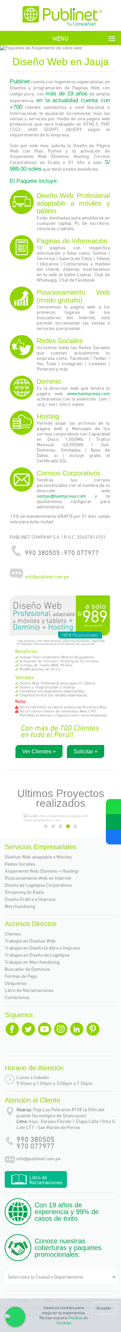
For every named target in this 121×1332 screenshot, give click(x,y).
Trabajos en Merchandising (32, 962)
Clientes (13, 933)
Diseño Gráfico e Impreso (30, 899)
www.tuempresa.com (88, 393)
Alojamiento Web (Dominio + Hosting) (42, 871)
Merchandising (20, 906)
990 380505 (35, 1139)
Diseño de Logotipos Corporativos (38, 885)
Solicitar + (85, 751)
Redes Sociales (20, 864)
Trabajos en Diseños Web (30, 941)
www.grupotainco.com (30, 821)
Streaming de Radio (24, 892)
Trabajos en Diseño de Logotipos (37, 955)
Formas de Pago (21, 976)
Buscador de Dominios (27, 969)
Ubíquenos (16, 983)
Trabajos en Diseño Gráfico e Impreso (42, 948)
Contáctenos (17, 997)
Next (112, 48)
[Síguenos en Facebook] (113, 836)
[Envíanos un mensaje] (113, 821)
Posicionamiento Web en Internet (38, 878)
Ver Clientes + (39, 751)
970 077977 (35, 1146)
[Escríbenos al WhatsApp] (113, 806)
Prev (12, 48)
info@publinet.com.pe (47, 577)
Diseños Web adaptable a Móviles (38, 857)
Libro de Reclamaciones (29, 990)
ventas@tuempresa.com (66, 496)
